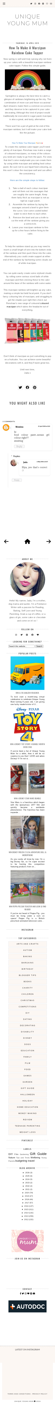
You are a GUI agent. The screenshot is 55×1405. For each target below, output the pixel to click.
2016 (26, 1206)
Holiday (28, 1101)
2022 (27, 1186)
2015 (26, 1209)
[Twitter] (23, 1293)
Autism (27, 950)
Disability (27, 1032)
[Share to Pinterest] (34, 387)
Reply (19, 446)
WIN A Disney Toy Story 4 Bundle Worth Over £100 (27, 745)
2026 (27, 1173)
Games (28, 1076)
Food (27, 1069)
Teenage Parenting (27, 1126)
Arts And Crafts (28, 944)
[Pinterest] (31, 1293)
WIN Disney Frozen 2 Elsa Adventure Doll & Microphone (27, 854)
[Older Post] (48, 541)
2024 (27, 1179)
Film (27, 1063)
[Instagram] (26, 1293)
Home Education (27, 1107)
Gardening (24, 1154)
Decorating (27, 1026)
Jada (25, 462)
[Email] (34, 1293)
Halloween (27, 1095)
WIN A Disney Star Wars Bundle (27, 798)
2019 (27, 1196)
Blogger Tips (27, 975)
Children (28, 994)
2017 (27, 1203)
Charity (27, 988)
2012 (26, 1220)
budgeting (21, 1160)
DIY (28, 1013)
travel (31, 1160)
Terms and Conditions (19, 1394)
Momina (19, 427)
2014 (26, 1213)
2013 (26, 1216)
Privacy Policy (39, 1394)
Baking (27, 956)
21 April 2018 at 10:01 (44, 426)
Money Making (27, 1113)
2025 (27, 1176)
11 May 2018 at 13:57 (42, 461)
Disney (27, 1038)
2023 (27, 1183)
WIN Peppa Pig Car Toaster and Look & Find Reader (27, 908)
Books (28, 982)
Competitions (28, 1007)
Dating (27, 1019)
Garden (28, 1082)
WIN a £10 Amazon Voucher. (27, 692)
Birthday (28, 969)
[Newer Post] (6, 541)
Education (28, 1051)
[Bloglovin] (28, 1293)
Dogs (27, 1044)
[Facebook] (20, 1293)
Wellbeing (35, 1157)
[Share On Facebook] (27, 387)
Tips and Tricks (23, 1158)
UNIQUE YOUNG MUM (27, 20)
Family (28, 1057)
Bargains (28, 963)
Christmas (28, 1000)
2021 (27, 1189)
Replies (16, 456)
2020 (27, 1193)
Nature (11, 1157)
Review (27, 1120)
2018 (27, 1199)
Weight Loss (28, 1132)
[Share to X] (20, 387)
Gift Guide (28, 1088)
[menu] (4, 3)
